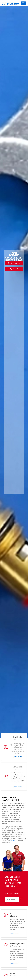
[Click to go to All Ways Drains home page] (10, 4)
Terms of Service (15, 903)
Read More (18, 756)
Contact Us (13, 841)
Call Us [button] (15, 269)
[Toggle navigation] (23, 3)
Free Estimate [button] (15, 263)
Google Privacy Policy (8, 903)
